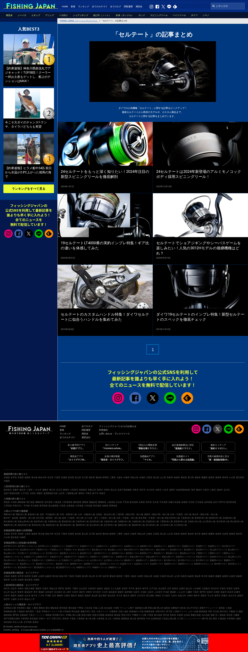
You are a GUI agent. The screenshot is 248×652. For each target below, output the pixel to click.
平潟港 (27, 505)
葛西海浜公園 (141, 608)
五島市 (150, 592)
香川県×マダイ (170, 560)
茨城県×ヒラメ (214, 546)
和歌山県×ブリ (168, 557)
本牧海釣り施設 (24, 608)
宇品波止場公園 (169, 618)
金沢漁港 (48, 502)
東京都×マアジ (84, 550)
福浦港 (184, 502)
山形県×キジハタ (131, 546)
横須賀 (117, 615)
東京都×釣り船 (10, 521)
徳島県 (198, 477)
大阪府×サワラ (70, 557)
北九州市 (150, 490)
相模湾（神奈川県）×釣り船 (156, 514)
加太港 (119, 502)
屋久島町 (150, 595)
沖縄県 (7, 481)
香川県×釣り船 (152, 525)
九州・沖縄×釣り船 (86, 514)
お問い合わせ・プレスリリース (114, 433)
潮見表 (139, 6)
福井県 (92, 477)
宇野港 (80, 608)
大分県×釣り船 (166, 525)
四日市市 (215, 588)
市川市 (119, 595)
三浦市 (29, 490)
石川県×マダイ (52, 553)
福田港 (167, 608)
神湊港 (7, 502)
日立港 (216, 611)
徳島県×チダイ (156, 560)
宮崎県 (21, 580)
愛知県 (99, 477)
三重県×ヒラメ (228, 553)
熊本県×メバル (10, 567)
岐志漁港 (134, 502)
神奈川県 (42, 477)
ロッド (142, 15)
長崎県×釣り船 (82, 525)
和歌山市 (92, 490)
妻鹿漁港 (125, 618)
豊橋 (213, 615)
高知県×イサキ (62, 564)
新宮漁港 (34, 618)
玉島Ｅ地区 (123, 611)
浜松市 (14, 588)
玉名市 (174, 595)
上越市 (14, 599)
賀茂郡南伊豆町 (51, 493)
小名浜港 (88, 608)
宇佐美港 (163, 502)
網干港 (205, 618)
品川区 (227, 490)
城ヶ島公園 (90, 618)
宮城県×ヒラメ (58, 546)
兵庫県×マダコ (122, 557)
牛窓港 (150, 615)
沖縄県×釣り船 (124, 521)
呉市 (169, 588)
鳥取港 (173, 615)
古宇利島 (28, 622)
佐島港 (142, 502)
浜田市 (136, 592)
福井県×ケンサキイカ (69, 553)
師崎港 (49, 615)
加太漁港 (108, 608)
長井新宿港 (231, 502)
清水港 (183, 608)
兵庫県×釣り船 (54, 521)
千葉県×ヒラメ (56, 550)
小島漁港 (100, 618)
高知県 (184, 477)
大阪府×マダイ (56, 557)
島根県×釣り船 (138, 525)
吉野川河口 (57, 618)
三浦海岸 (21, 611)
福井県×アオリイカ (102, 553)
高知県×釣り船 (24, 525)
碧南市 (81, 595)
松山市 (7, 592)
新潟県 (71, 477)
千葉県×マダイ (42, 550)
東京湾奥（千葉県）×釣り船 (151, 518)
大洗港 (62, 505)
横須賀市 (8, 490)
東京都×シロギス (115, 550)
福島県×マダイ (146, 546)
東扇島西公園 (10, 611)
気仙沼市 (111, 595)
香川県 (191, 477)
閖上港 (160, 608)
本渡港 (180, 615)
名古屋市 (162, 588)
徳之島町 (103, 595)
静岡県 (106, 477)
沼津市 (107, 490)
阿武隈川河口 (58, 615)
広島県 (149, 477)
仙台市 (27, 595)
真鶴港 (85, 502)
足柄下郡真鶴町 (125, 490)
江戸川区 (25, 493)
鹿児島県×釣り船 (67, 525)
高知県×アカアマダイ (45, 564)
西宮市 (7, 599)
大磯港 (236, 615)
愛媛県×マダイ (216, 560)
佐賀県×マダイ (126, 564)
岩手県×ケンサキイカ (27, 546)
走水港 (156, 502)
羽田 (210, 611)
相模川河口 (85, 611)
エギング (35, 15)
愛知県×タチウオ (187, 553)
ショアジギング (80, 15)
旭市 (193, 490)
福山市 (14, 592)
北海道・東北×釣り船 (105, 514)
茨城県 (64, 477)
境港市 (102, 493)
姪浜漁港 (97, 505)
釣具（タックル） (124, 15)
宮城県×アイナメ (87, 546)
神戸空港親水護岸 (12, 618)
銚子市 (95, 493)
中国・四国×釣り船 (68, 514)
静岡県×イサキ (132, 553)
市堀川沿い (18, 505)
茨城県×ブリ (201, 546)
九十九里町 (116, 588)
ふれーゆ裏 (193, 611)
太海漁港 (70, 505)
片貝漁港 (67, 611)
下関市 (75, 588)
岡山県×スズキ (234, 557)
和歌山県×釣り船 (25, 521)
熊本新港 (141, 618)
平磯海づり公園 (139, 615)
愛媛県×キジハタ (11, 564)
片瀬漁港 (222, 618)
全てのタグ (115, 6)
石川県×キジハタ (37, 553)
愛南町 (173, 592)
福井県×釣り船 (40, 521)
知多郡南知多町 (183, 490)
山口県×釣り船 (208, 521)
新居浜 (36, 622)
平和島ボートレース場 (52, 611)
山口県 (163, 477)
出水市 (21, 599)
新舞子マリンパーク (209, 608)
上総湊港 (111, 502)
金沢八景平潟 (219, 502)
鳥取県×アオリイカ (218, 557)
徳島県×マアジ (142, 560)
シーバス (22, 15)
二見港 (38, 611)
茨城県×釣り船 (229, 518)
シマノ (206, 15)
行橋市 (67, 595)
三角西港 (80, 618)
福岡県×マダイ (76, 564)
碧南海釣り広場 (136, 611)
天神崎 (68, 615)
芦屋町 (48, 595)
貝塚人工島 (98, 608)
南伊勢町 (129, 592)
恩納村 (21, 595)
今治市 (105, 592)
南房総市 (83, 490)
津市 (35, 592)
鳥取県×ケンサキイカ (185, 557)
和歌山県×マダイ (137, 557)
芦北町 (166, 592)
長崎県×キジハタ (185, 564)
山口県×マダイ (96, 560)
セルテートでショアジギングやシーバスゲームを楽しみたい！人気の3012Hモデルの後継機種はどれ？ (198, 248)
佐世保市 (49, 592)
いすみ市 (37, 490)
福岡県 (211, 477)
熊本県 (225, 477)
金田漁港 (208, 502)
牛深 (148, 618)
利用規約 (103, 430)
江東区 (213, 490)
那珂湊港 (43, 505)
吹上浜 (108, 618)
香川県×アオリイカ (186, 560)
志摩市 (182, 588)
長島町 (41, 592)
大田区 (33, 493)
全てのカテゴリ (99, 6)
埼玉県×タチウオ (11, 550)
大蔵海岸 (113, 611)
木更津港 (25, 618)
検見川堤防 (86, 615)
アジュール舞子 (127, 608)
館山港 (133, 618)
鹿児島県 (240, 477)
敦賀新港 (109, 615)
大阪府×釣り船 (110, 521)
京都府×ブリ (29, 557)
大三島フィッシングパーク (189, 618)
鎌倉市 (199, 490)
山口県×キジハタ (81, 560)
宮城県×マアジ (72, 546)
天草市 (75, 592)
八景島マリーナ (180, 611)
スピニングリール (159, 15)
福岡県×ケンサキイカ (109, 564)
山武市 (62, 493)
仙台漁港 (206, 615)
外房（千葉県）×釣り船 (180, 514)
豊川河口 (224, 611)
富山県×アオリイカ (218, 550)
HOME (65, 6)
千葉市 (196, 592)
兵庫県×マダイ (108, 557)
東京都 (34, 477)
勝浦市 (66, 490)
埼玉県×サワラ (228, 546)
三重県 (112, 477)
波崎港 (105, 505)
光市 (54, 595)
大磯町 (189, 592)
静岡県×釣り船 (201, 518)
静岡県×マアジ (146, 553)
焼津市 (210, 592)
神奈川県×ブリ (162, 550)
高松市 (74, 595)
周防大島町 (29, 588)
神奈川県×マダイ (147, 550)
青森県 (14, 576)
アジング (49, 15)
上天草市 (158, 592)
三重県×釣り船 (166, 521)
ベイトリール (179, 15)
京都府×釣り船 (138, 521)
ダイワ (194, 15)
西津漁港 (113, 505)
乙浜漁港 (199, 502)
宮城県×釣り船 (152, 521)
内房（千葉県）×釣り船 (127, 518)
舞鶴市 (60, 595)
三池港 (229, 608)
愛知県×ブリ (159, 553)
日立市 (59, 490)
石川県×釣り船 (180, 525)
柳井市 (197, 595)
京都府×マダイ (42, 557)
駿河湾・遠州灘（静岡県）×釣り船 (19, 518)
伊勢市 (89, 592)
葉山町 (95, 595)
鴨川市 (52, 490)
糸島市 (158, 490)
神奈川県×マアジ (131, 550)
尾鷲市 (204, 595)
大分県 (232, 477)
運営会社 (86, 437)
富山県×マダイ (10, 553)
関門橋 (16, 615)
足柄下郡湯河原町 (12, 493)
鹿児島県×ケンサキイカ (44, 567)
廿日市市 (141, 595)
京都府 (142, 477)
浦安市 (82, 592)
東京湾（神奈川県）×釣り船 (205, 514)
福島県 (27, 477)
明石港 (149, 502)
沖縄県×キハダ (114, 567)
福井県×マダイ (86, 553)
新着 (73, 6)
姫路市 (100, 588)
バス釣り (63, 15)
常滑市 (230, 588)
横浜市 (23, 490)
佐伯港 (187, 615)
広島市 (206, 490)
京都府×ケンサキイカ (13, 557)
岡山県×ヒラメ (24, 560)
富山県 (78, 477)
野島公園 (152, 608)
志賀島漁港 (156, 618)
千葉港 (73, 618)
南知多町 (113, 592)
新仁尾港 (213, 618)
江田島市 (206, 588)
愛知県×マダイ (172, 553)
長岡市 (81, 493)
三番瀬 (35, 608)
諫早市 (217, 595)
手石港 (126, 502)
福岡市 (172, 490)
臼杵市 (7, 595)
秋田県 (27, 576)
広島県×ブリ (67, 560)
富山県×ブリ (233, 550)
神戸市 (145, 588)
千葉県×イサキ (70, 550)
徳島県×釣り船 (52, 525)
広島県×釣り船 (82, 521)
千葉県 (57, 477)
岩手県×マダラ (10, 546)
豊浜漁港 (72, 608)
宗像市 (16, 490)
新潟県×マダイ (176, 550)
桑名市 (126, 595)
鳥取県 (170, 477)
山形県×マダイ (102, 546)
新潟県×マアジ (202, 550)
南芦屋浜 (30, 611)
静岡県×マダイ (118, 553)
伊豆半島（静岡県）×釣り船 (48, 518)
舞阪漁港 (54, 608)
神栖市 (40, 493)
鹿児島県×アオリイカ (65, 567)
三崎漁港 (116, 618)
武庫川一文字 (45, 618)
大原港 (14, 502)
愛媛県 (204, 477)
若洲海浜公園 (10, 608)
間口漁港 (30, 502)
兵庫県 (126, 477)
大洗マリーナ (102, 611)
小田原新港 (67, 502)
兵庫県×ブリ (95, 557)
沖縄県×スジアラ (83, 567)
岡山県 (156, 477)
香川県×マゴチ (202, 560)
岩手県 (14, 477)
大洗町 (143, 592)
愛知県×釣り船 (68, 521)
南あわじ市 (29, 599)
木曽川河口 (160, 611)
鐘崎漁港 (22, 502)
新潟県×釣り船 (96, 521)
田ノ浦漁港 (220, 615)
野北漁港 (76, 611)
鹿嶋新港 (102, 502)
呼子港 (169, 611)
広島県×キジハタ (53, 560)
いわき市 (181, 592)
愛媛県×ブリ (229, 560)
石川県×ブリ (23, 553)
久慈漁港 (57, 502)
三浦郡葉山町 (71, 493)
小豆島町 (197, 588)
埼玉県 (50, 477)
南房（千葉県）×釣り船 (72, 518)
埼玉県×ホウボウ (27, 550)
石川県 (85, 477)
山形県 (27, 534)
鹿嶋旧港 (39, 502)
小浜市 (165, 490)
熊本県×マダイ (220, 564)
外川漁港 (35, 505)
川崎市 (190, 595)
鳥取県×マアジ (202, 557)
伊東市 (136, 490)
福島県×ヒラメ (160, 546)
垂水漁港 (158, 615)
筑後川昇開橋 (98, 615)
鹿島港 (42, 608)
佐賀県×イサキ (156, 564)
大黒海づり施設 (236, 611)
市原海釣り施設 (234, 618)
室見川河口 (126, 615)
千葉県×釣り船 (187, 518)
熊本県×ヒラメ (234, 564)
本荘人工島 (18, 622)
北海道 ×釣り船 (194, 521)
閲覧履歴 (128, 6)
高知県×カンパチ (27, 564)
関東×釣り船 (9, 514)
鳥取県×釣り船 (180, 521)
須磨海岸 (175, 608)
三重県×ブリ (201, 553)
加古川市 (232, 595)
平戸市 (132, 588)
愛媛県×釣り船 (10, 525)
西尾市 (14, 595)
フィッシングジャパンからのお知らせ (117, 426)
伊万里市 (97, 592)
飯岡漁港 (77, 502)
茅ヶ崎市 (67, 592)
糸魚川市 (182, 595)
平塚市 (88, 493)
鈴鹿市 (237, 592)
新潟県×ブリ (189, 550)
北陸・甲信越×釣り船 (49, 514)
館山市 (114, 490)
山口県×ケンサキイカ (113, 560)
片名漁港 (88, 505)
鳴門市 (61, 588)
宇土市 (211, 595)
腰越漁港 (93, 502)
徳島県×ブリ (129, 560)
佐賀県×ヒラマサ (141, 564)
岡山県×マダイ (10, 560)
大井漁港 (79, 505)
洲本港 (66, 618)
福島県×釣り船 (124, 525)
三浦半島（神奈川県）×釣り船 (129, 514)
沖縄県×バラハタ (99, 567)
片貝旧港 (8, 505)
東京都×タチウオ (99, 550)
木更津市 (92, 588)
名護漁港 (24, 615)
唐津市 (21, 592)
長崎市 (38, 588)
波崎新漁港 (149, 611)
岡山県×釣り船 (236, 521)
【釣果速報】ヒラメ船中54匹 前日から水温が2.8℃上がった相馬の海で (28, 172)
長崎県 (218, 477)
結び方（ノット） (102, 15)
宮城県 (21, 477)
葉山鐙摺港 (53, 505)
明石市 (143, 490)
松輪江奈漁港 (174, 502)
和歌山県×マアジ (153, 557)
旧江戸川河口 (193, 608)
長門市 (203, 592)
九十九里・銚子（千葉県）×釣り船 (100, 518)
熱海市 (220, 490)
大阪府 (119, 477)
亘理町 (217, 592)
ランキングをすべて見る (28, 188)
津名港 (229, 615)
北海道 (7, 477)
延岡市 (175, 588)
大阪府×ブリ (83, 557)
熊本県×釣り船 (38, 525)
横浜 (48, 608)
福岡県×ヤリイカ (91, 564)
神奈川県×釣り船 (172, 518)
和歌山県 (134, 477)
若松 (93, 611)
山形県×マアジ (116, 546)
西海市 (88, 595)
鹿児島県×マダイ (25, 567)
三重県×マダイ (214, 553)
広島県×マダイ (38, 560)
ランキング (83, 6)
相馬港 (222, 608)
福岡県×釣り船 (215, 518)
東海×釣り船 (33, 514)
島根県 (177, 477)
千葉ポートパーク (37, 615)
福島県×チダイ (174, 546)
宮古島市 (58, 592)
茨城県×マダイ (188, 546)
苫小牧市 (166, 595)
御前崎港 (8, 615)
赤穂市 (158, 595)
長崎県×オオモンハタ (203, 564)
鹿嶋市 (45, 490)
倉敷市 (240, 595)
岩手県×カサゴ (44, 546)
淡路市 (107, 588)
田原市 (230, 592)
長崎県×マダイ (170, 564)
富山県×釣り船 (96, 525)
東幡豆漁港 (196, 615)
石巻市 (125, 588)
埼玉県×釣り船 (222, 521)
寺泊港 (191, 502)
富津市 (100, 490)
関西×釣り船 (21, 514)
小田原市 (74, 490)
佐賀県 (225, 534)
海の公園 (76, 615)
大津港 (116, 608)
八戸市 (41, 595)
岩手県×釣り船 (110, 525)
